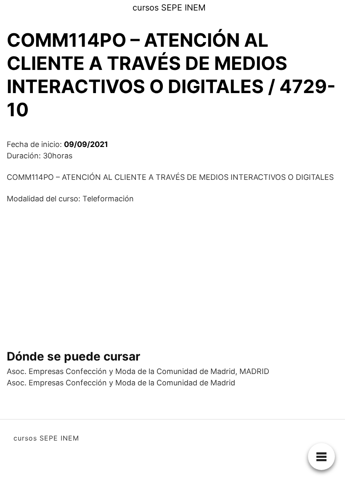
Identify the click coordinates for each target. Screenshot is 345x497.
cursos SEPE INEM (169, 7)
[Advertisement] (172, 273)
